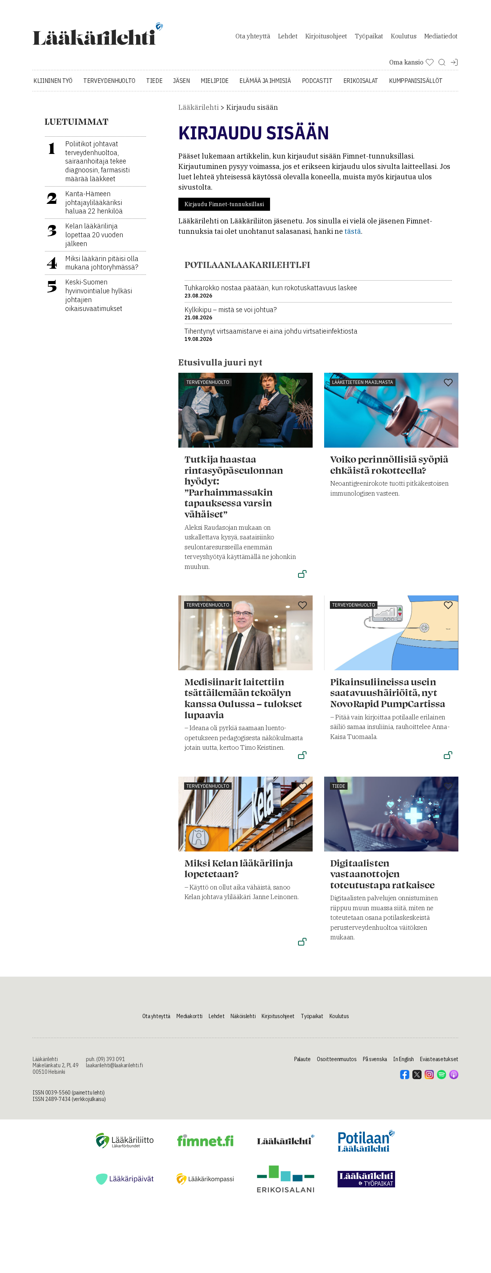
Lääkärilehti (198, 107)
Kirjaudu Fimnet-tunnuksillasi (224, 204)
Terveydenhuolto (109, 80)
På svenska (375, 1059)
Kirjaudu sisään (252, 107)
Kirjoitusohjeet (326, 36)
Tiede (154, 80)
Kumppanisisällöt (416, 80)
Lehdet (288, 36)
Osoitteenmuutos (337, 1059)
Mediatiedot (441, 36)
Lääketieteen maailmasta (362, 382)
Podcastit (317, 80)
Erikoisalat (360, 80)
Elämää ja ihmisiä (265, 80)
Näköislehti (243, 1016)
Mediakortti (189, 1016)
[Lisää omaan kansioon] (302, 383)
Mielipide (215, 80)
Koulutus (403, 36)
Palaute (302, 1059)
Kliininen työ (52, 80)
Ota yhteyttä (253, 36)
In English (403, 1059)
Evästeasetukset (439, 1059)
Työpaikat (369, 36)
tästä (352, 231)
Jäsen (181, 80)
